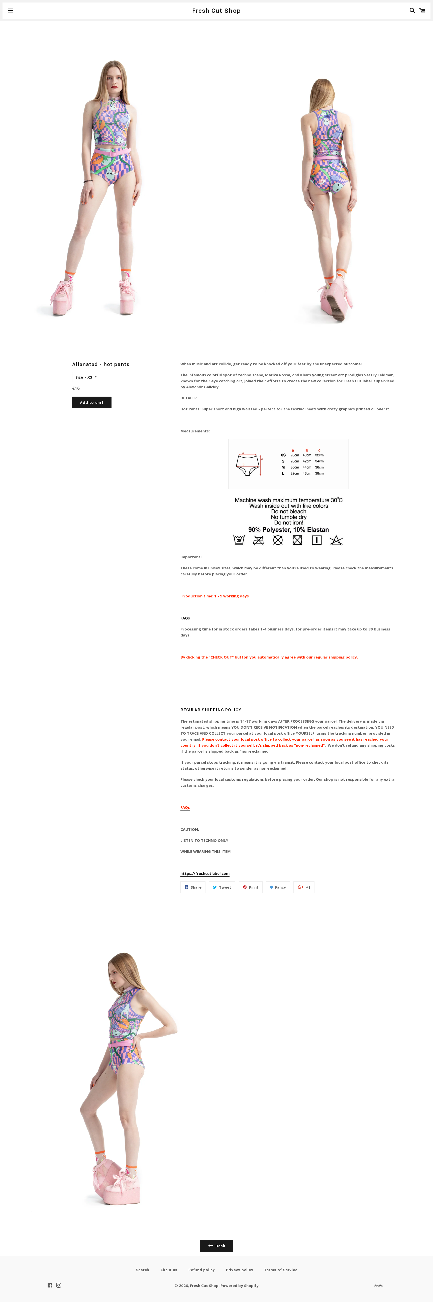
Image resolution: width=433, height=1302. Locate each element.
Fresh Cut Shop (216, 10)
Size (79, 377)
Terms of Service (280, 1270)
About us (168, 1270)
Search (143, 1270)
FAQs (185, 617)
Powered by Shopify (240, 1285)
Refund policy (201, 1270)
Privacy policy (239, 1270)
